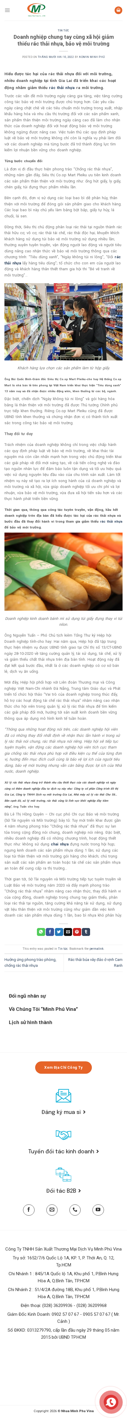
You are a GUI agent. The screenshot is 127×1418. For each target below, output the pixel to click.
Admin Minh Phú (92, 57)
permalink (96, 949)
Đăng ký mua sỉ (61, 1112)
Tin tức (63, 30)
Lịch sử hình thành (30, 1022)
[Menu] (7, 10)
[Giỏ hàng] (118, 10)
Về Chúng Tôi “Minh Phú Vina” (43, 1009)
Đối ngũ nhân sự (27, 996)
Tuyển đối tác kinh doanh (61, 1151)
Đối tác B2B (61, 1191)
